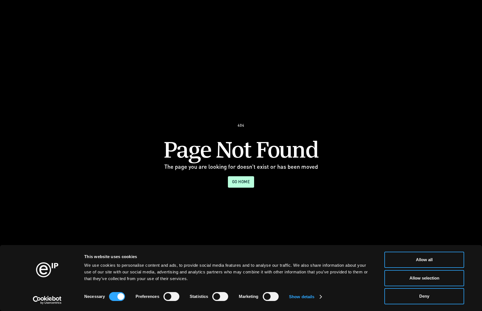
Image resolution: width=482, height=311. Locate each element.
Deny (424, 296)
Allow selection (424, 278)
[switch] (171, 296)
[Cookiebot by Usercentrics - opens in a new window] (47, 300)
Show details (301, 296)
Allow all (424, 259)
